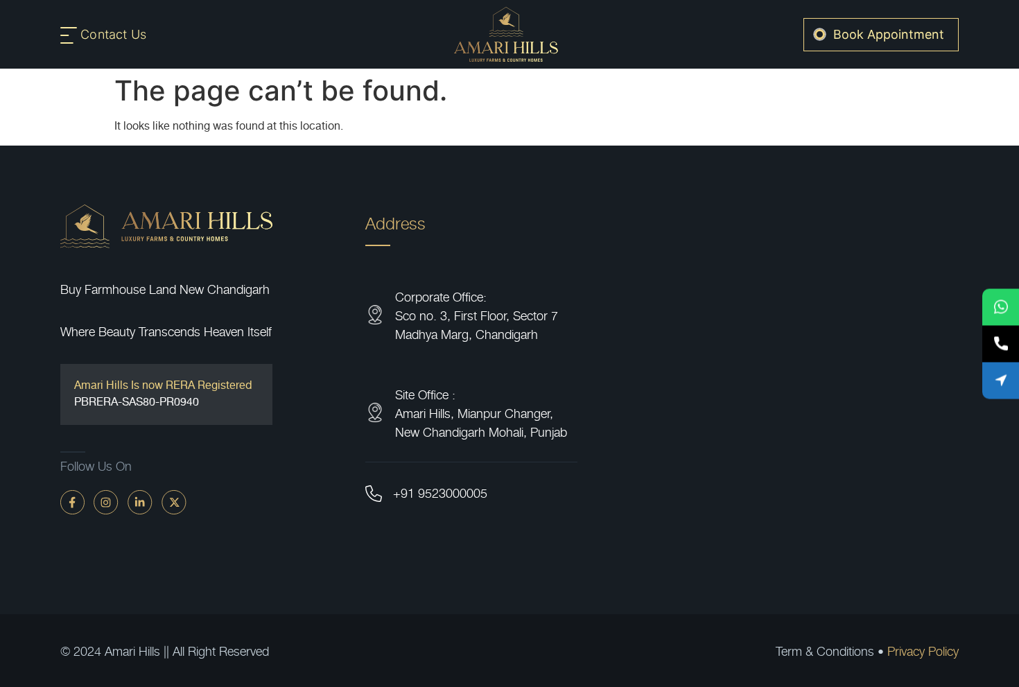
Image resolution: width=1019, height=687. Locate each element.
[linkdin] (140, 501)
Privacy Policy (923, 650)
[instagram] (106, 501)
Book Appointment (888, 34)
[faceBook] (72, 501)
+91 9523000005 (440, 492)
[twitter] (174, 501)
